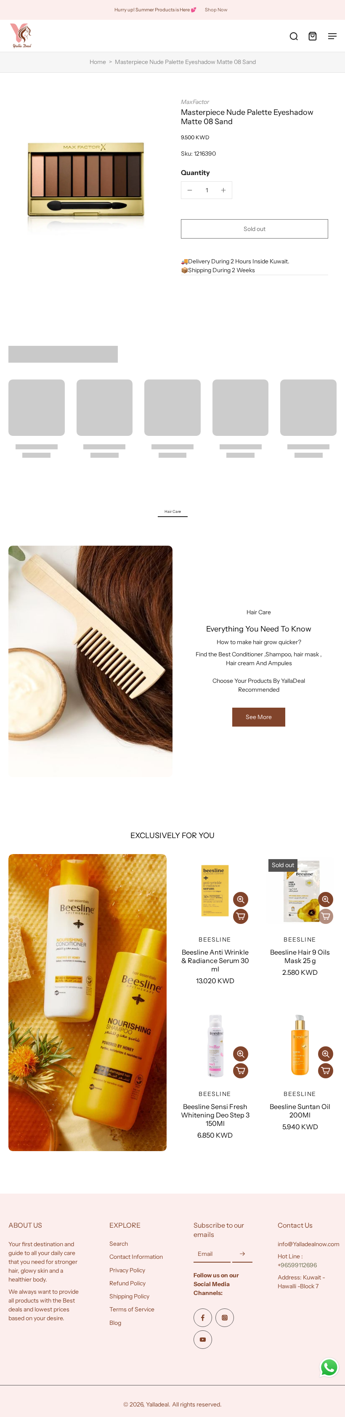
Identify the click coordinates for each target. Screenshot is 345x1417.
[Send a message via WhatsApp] (329, 1367)
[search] (293, 35)
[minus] (189, 190)
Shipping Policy (129, 1296)
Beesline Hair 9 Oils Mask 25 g (300, 956)
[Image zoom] (86, 176)
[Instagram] (224, 1317)
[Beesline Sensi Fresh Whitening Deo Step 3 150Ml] (215, 1045)
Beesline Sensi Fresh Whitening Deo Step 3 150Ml (215, 1115)
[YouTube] (203, 1339)
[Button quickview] (240, 899)
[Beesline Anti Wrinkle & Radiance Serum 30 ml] (215, 890)
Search (118, 1243)
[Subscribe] (242, 1254)
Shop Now (216, 10)
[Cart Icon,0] (312, 35)
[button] (254, 229)
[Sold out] (325, 916)
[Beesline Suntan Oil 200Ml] (300, 1045)
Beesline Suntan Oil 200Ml (300, 1110)
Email (205, 1254)
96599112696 (299, 1265)
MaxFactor (195, 102)
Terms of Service (131, 1309)
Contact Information (136, 1256)
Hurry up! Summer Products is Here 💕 (155, 10)
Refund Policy (127, 1283)
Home (98, 62)
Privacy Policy (127, 1270)
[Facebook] (203, 1317)
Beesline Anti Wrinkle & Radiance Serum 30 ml (215, 960)
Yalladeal (157, 1404)
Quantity (195, 172)
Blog (115, 1322)
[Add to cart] (240, 916)
